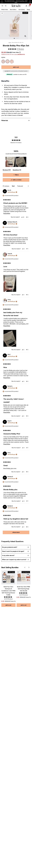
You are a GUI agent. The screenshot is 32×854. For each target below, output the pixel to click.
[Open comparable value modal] (20, 52)
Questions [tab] (17, 170)
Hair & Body (21, 9)
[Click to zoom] (25, 36)
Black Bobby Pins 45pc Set (3, 61)
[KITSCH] (16, 5)
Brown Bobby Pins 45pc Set (12, 61)
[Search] (5, 6)
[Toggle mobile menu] (2, 6)
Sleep (28, 9)
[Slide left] (2, 2)
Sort (13, 186)
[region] (16, 1)
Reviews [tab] (7, 170)
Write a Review (19, 180)
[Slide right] (30, 2)
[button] (2, 13)
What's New (4, 9)
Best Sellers (13, 9)
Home (10, 42)
